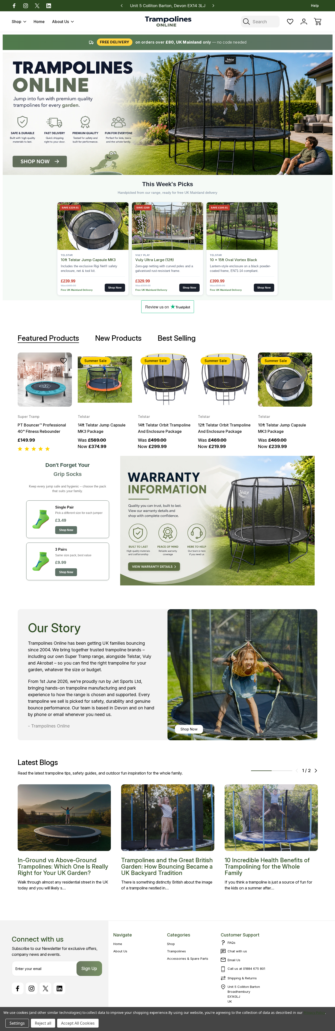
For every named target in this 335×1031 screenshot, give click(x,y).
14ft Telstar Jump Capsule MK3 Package (102, 428)
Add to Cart (44, 396)
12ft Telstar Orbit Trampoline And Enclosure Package (224, 428)
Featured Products (48, 338)
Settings (17, 1023)
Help (315, 5)
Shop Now (188, 729)
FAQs (231, 943)
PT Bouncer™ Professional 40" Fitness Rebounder (42, 428)
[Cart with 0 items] (317, 21)
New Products (118, 338)
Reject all (43, 1023)
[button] (217, 520)
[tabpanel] (45, 402)
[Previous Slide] (296, 770)
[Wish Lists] (290, 21)
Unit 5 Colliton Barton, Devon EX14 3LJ (167, 5)
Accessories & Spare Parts (187, 958)
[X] (37, 5)
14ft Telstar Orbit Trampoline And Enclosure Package (164, 428)
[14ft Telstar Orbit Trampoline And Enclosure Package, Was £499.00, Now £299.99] (165, 379)
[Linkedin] (48, 5)
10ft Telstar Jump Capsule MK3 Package (282, 428)
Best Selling (177, 338)
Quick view (49, 372)
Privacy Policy (314, 1012)
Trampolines (176, 951)
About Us (60, 21)
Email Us (234, 960)
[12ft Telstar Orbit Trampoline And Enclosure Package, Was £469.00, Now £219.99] (225, 379)
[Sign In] (303, 21)
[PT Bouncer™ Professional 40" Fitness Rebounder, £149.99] (45, 379)
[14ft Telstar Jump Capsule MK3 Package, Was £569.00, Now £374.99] (105, 379)
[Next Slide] (315, 770)
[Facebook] (14, 5)
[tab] (48, 338)
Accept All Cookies (78, 1023)
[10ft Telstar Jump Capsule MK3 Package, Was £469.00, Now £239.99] (285, 379)
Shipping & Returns (242, 978)
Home (39, 21)
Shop (16, 21)
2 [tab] (282, 770)
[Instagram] (25, 5)
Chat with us (237, 951)
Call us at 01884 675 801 (246, 968)
